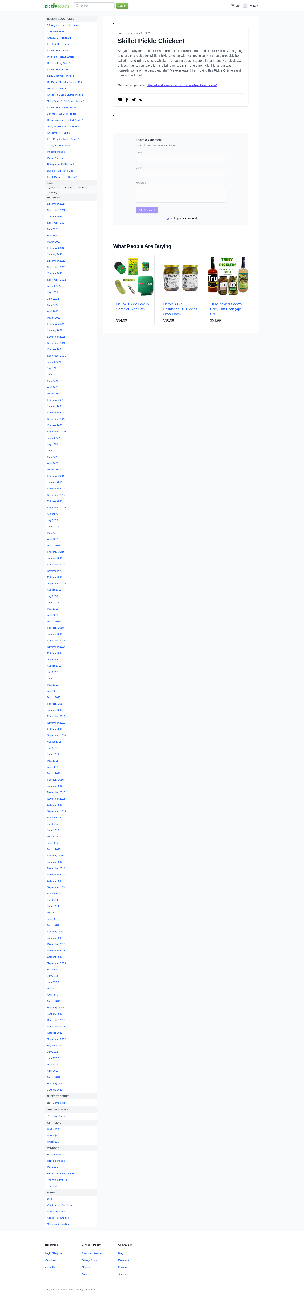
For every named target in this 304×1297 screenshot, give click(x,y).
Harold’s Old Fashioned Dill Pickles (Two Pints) (180, 309)
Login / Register (54, 1253)
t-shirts (81, 187)
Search (122, 5)
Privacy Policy (89, 1260)
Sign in (168, 218)
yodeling (53, 192)
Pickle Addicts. (69, 1289)
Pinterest (123, 1267)
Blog (120, 1253)
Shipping (86, 1267)
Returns (86, 1274)
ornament (68, 187)
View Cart (50, 1260)
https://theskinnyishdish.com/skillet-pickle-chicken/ (182, 85)
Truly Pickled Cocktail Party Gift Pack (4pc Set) (226, 309)
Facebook (123, 1260)
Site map (123, 1274)
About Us (50, 1267)
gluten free (54, 187)
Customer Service (92, 1253)
